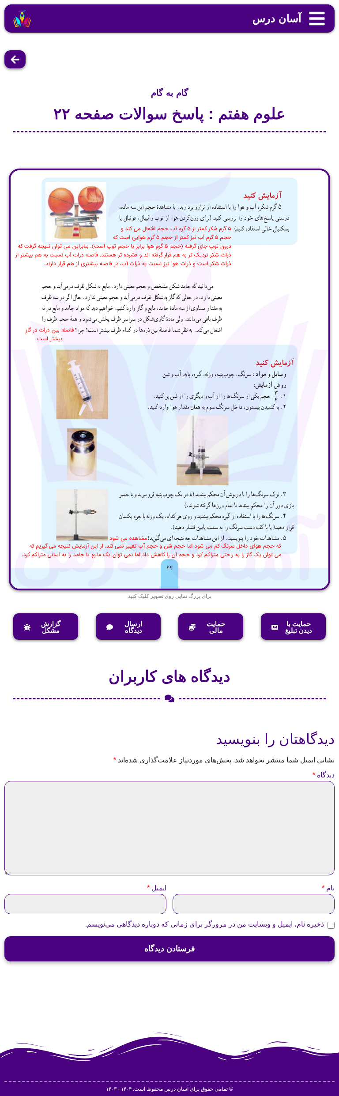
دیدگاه (324, 775)
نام (328, 888)
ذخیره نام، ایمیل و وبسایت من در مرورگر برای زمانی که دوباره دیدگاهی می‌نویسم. (204, 924)
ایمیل (156, 888)
